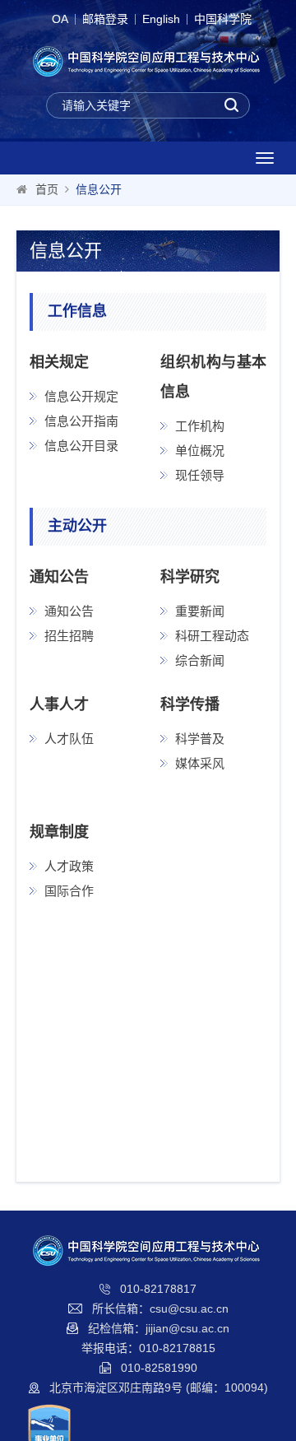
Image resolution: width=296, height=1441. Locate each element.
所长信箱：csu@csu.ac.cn (160, 1308)
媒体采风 (199, 763)
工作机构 (199, 426)
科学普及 (199, 739)
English (161, 19)
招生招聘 (69, 636)
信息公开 (99, 189)
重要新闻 (199, 611)
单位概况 (199, 451)
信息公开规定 (81, 396)
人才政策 (69, 866)
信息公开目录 (81, 446)
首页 (46, 189)
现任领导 (199, 475)
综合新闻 (199, 660)
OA (60, 19)
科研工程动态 (212, 636)
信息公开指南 (81, 421)
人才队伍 (69, 739)
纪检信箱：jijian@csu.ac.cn (158, 1328)
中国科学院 (223, 19)
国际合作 (69, 891)
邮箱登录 (105, 19)
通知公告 (69, 611)
